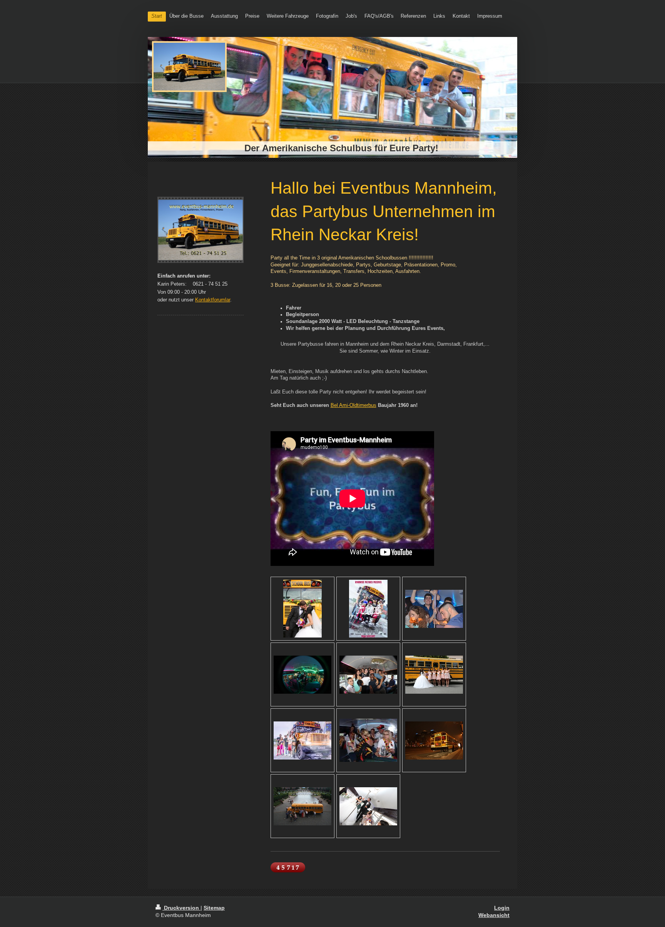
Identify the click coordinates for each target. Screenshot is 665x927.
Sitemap (214, 908)
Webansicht (494, 915)
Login (502, 908)
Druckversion (181, 908)
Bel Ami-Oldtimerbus (353, 405)
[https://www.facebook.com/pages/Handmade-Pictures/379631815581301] (368, 609)
